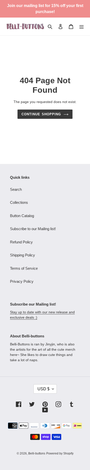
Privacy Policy (22, 281)
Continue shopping (41, 114)
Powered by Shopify (60, 453)
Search (16, 189)
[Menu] (81, 26)
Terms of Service (24, 268)
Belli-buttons (36, 453)
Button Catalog (22, 216)
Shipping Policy (22, 255)
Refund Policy (21, 242)
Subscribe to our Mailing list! (33, 229)
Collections (19, 202)
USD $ (44, 389)
